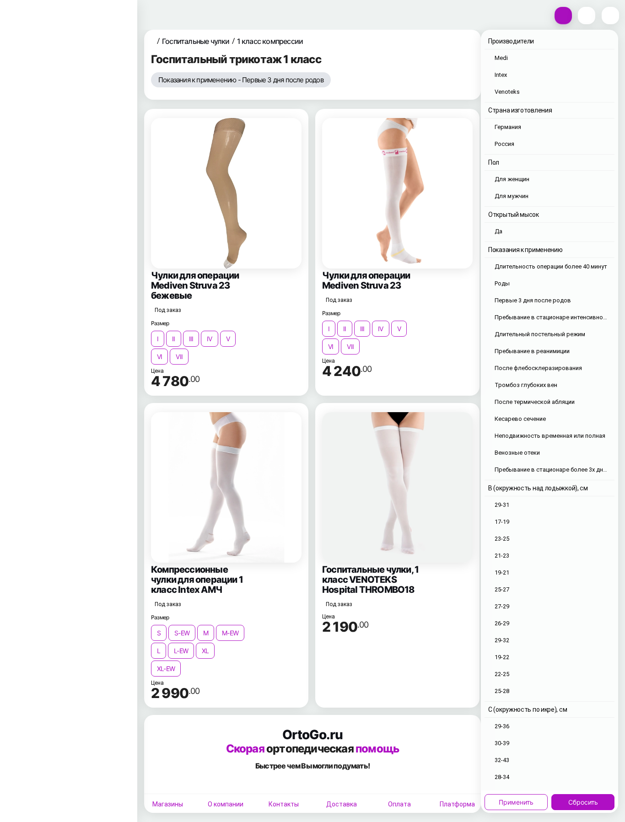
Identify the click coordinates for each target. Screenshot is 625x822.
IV (209, 339)
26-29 (502, 623)
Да (498, 231)
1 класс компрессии (270, 41)
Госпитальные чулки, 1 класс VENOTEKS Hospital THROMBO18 (370, 579)
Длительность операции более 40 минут (551, 266)
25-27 (502, 589)
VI (159, 356)
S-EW (181, 633)
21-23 (502, 555)
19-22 (502, 657)
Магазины (167, 804)
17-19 (502, 521)
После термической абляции (535, 401)
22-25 (502, 674)
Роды (502, 283)
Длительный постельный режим (540, 334)
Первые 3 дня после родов (533, 300)
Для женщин (512, 179)
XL (205, 651)
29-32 (502, 640)
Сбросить (583, 802)
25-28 (502, 691)
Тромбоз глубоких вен (526, 384)
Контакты (284, 804)
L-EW (181, 651)
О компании (225, 804)
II (173, 339)
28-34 (502, 777)
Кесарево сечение (520, 418)
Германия (508, 127)
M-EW (230, 633)
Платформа (457, 804)
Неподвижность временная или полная (550, 435)
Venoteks (507, 91)
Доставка (341, 804)
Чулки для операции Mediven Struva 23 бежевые (195, 285)
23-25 (502, 538)
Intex (501, 74)
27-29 (502, 606)
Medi (501, 57)
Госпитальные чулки (196, 41)
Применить (516, 802)
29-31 (502, 504)
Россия (504, 143)
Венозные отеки (517, 452)
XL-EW (166, 668)
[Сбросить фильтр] (341, 81)
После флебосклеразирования (538, 368)
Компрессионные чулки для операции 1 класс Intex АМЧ (197, 579)
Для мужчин (511, 196)
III (191, 339)
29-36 (502, 726)
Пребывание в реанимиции (532, 351)
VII (179, 356)
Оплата (399, 804)
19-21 (502, 572)
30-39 (502, 743)
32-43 (502, 760)
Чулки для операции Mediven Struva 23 (366, 280)
